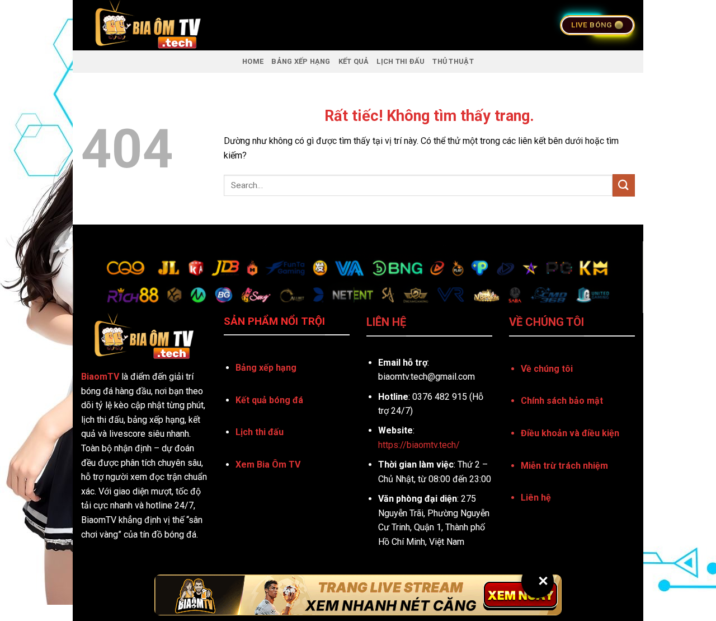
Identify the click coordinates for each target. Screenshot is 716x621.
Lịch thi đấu (259, 432)
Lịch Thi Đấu (400, 61)
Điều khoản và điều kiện (570, 433)
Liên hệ (536, 497)
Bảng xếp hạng (265, 367)
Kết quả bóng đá (269, 400)
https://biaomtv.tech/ (419, 445)
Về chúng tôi (547, 368)
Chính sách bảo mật (562, 400)
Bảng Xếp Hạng (300, 61)
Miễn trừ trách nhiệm (564, 465)
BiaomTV (100, 376)
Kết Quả (353, 61)
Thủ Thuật (452, 61)
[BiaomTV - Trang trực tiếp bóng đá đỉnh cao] (220, 25)
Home (252, 61)
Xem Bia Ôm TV (267, 464)
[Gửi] (624, 185)
